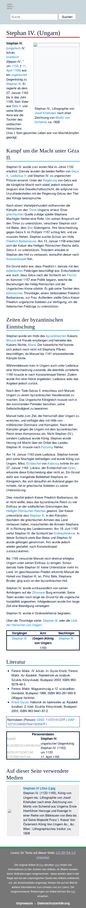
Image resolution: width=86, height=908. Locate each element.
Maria (32, 344)
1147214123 (54, 719)
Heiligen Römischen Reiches (26, 510)
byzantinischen (56, 335)
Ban (30, 227)
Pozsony (47, 447)
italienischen (14, 270)
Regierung (50, 180)
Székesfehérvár (64, 533)
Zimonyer (38, 592)
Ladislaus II (18, 175)
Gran (71, 467)
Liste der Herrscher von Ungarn (41, 622)
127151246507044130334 (24, 724)
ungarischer (19, 74)
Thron (33, 209)
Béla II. (17, 106)
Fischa (71, 275)
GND (40, 719)
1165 (16, 70)
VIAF (71, 719)
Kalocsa (53, 463)
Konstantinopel (16, 259)
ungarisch (14, 48)
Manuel (11, 340)
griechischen (15, 214)
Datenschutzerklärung (53, 903)
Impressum (24, 903)
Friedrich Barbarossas (21, 241)
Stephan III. (14, 83)
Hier (57, 864)
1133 (14, 66)
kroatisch (12, 57)
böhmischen (14, 293)
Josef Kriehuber (45, 113)
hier (41, 864)
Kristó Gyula (19, 702)
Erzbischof (33, 463)
